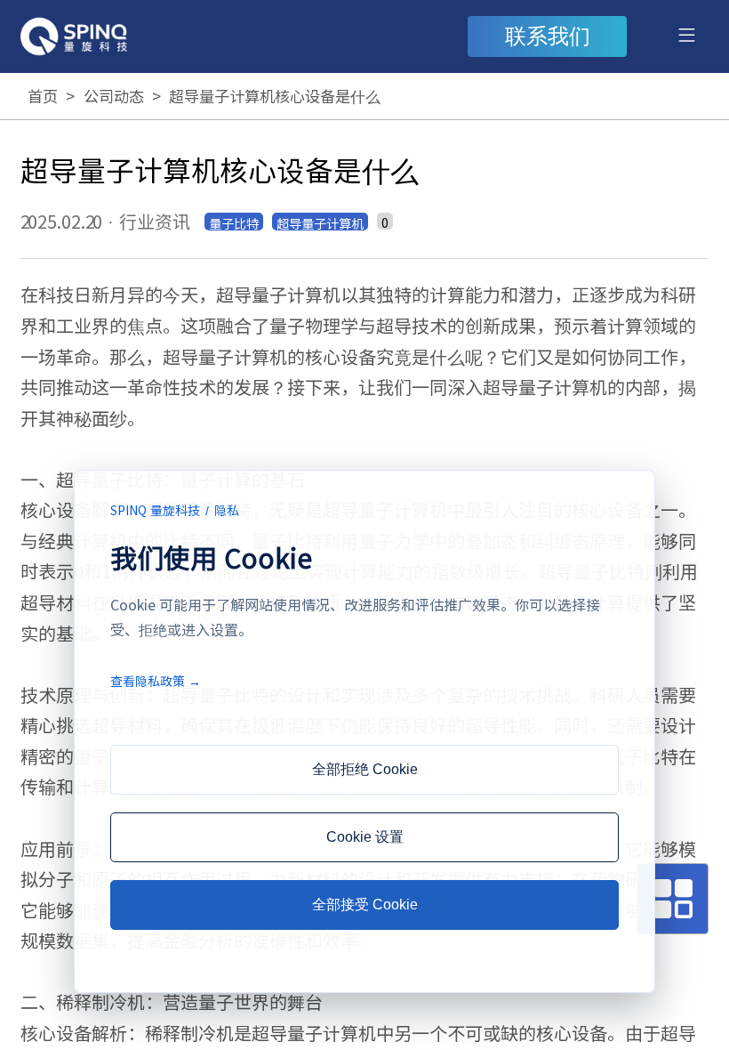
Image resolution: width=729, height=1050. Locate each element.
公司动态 (114, 96)
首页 (43, 96)
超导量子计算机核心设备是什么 (275, 96)
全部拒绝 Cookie (365, 769)
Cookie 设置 (365, 836)
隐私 (226, 510)
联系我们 (547, 36)
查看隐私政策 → (155, 681)
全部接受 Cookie (365, 904)
